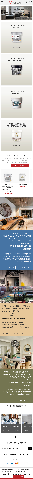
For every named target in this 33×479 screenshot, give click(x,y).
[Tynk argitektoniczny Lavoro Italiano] (16, 286)
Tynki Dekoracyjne (19, 165)
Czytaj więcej (6, 430)
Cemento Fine (22, 184)
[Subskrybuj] (30, 448)
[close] (30, 476)
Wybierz (11, 267)
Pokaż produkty (24, 400)
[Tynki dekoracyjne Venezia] (16, 213)
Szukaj (27, 2)
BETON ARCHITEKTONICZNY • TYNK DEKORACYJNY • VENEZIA (8, 188)
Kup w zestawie (24, 267)
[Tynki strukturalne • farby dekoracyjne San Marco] (16, 352)
